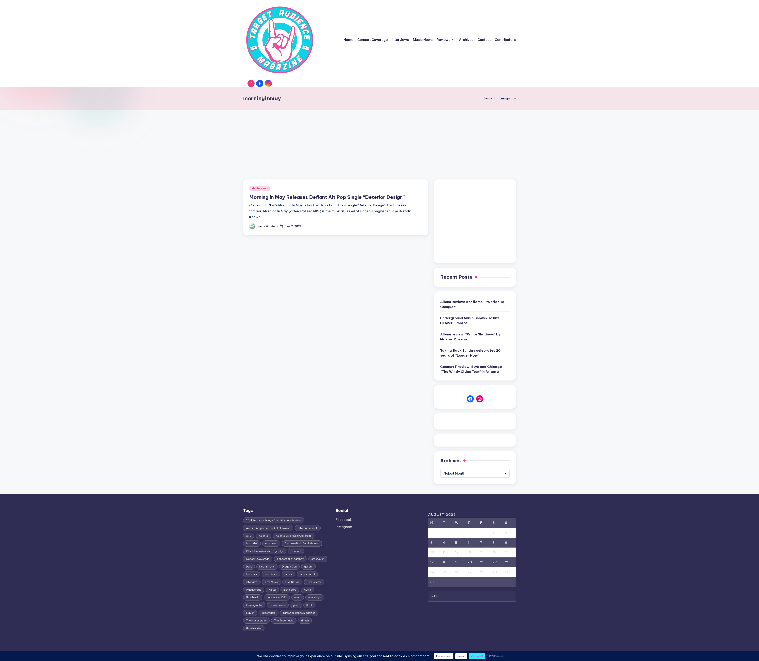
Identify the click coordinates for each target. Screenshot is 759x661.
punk (296, 605)
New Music (252, 597)
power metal (278, 605)
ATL (248, 535)
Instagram (344, 527)
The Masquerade (256, 620)
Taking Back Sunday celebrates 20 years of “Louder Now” (470, 353)
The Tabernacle (284, 620)
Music (307, 589)
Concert (296, 551)
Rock (309, 605)
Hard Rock (271, 574)
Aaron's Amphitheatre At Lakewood (268, 528)
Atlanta (263, 535)
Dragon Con (289, 566)
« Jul (434, 596)
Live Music (271, 582)
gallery (308, 566)
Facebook (344, 519)
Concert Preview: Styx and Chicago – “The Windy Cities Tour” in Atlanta (472, 369)
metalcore (289, 589)
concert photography (290, 558)
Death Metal (267, 566)
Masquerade (253, 589)
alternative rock (308, 528)
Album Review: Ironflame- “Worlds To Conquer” (472, 304)
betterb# (252, 543)
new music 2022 (277, 597)
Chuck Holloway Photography (264, 551)
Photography (254, 605)
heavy (288, 574)
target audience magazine (299, 612)
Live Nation (292, 582)
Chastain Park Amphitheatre (302, 543)
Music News (260, 188)
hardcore (251, 574)
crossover (317, 558)
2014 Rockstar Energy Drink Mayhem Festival (273, 520)
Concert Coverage (257, 558)
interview (252, 582)
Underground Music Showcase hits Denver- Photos (469, 320)
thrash (305, 620)
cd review (271, 543)
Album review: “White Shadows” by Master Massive (470, 337)
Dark (249, 566)
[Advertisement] (379, 139)
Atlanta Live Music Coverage (294, 535)
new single (314, 597)
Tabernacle (268, 612)
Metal (272, 589)
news (297, 597)
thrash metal (253, 628)
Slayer (250, 612)
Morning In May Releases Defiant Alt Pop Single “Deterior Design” (327, 197)
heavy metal (307, 574)
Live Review (314, 582)
